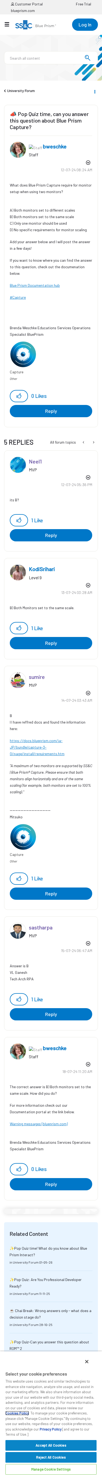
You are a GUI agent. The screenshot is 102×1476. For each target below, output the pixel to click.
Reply (51, 411)
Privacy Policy (50, 1429)
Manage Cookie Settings (51, 1469)
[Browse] (9, 24)
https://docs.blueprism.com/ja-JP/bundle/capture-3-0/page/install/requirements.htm (37, 747)
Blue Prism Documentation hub (35, 285)
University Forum (21, 90)
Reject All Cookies (51, 1457)
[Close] (87, 1362)
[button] (19, 396)
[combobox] (51, 57)
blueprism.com (23, 10)
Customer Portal (28, 4)
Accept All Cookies (51, 1445)
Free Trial (83, 4)
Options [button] (94, 91)
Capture (19, 297)
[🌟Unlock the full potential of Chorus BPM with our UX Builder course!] (93, 442)
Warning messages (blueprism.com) (39, 1123)
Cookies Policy (17, 1413)
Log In (85, 25)
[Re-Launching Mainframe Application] (84, 442)
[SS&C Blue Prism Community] (35, 24)
